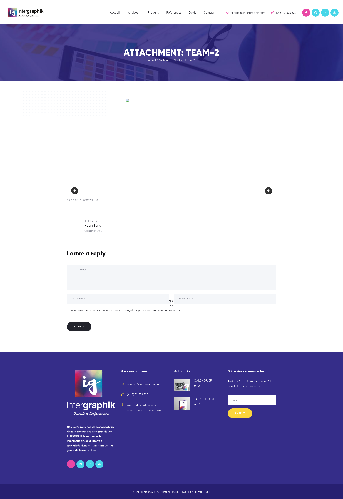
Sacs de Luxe (204, 399)
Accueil (152, 60)
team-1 (75, 190)
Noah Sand (164, 60)
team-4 (270, 190)
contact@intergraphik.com (144, 384)
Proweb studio (202, 491)
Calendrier (203, 380)
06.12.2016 (72, 200)
